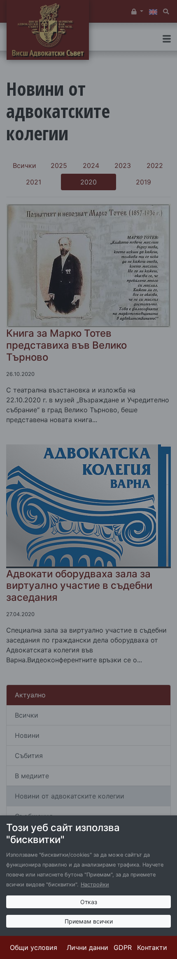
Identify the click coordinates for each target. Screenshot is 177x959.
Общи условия (33, 947)
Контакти (152, 947)
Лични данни (87, 947)
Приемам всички (89, 921)
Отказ (88, 901)
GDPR (123, 947)
